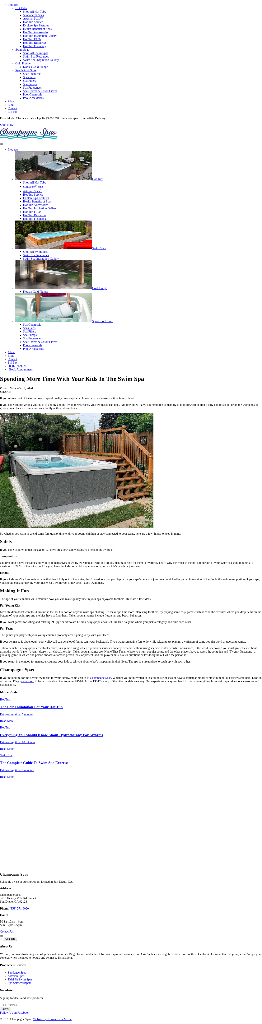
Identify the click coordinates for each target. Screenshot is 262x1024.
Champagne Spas (100, 677)
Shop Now (6, 124)
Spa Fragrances (32, 87)
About (11, 101)
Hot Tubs (21, 8)
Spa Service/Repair (19, 982)
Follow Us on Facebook (14, 1012)
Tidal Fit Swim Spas (20, 979)
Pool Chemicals (32, 94)
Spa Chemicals (32, 73)
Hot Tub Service (33, 22)
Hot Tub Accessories (35, 32)
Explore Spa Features (36, 25)
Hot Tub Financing (34, 46)
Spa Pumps (30, 84)
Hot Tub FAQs (32, 39)
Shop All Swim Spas (35, 53)
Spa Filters (29, 80)
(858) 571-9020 (19, 908)
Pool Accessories (33, 98)
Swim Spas (22, 49)
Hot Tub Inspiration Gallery (40, 35)
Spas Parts (29, 77)
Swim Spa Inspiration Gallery (41, 60)
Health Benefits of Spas (37, 28)
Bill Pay (12, 111)
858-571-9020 (17, 366)
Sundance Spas (33, 186)
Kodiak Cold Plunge (35, 66)
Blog (11, 104)
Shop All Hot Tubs (34, 11)
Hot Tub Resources (34, 42)
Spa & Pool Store (25, 70)
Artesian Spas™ (33, 18)
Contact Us (7, 931)
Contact (12, 108)
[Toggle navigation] (1, 144)
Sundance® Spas (33, 15)
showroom (27, 681)
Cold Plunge (22, 63)
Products (13, 4)
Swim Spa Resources (36, 56)
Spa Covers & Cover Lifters (40, 91)
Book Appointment (20, 369)
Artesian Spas (32, 191)
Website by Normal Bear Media (52, 1019)
